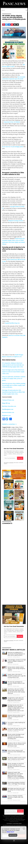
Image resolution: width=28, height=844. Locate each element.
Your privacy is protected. (8, 462)
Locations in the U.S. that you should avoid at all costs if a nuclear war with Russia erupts (17, 744)
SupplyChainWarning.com (12, 323)
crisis (9, 429)
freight (10, 431)
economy (4, 431)
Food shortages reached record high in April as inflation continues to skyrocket (17, 661)
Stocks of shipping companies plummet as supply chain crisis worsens (15, 797)
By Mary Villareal (16, 656)
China (20, 427)
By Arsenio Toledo (16, 671)
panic (9, 434)
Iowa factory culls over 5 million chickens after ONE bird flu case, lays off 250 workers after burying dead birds (16, 691)
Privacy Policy (10, 832)
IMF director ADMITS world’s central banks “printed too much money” (17, 758)
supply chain (20, 436)
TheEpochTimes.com (8, 400)
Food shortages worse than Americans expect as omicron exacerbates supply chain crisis (13, 371)
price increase (16, 434)
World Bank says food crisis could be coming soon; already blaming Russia (16, 790)
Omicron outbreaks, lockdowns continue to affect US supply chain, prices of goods (13, 378)
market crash (19, 433)
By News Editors (16, 702)
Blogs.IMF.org (6, 403)
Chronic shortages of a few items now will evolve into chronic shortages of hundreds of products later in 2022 (16, 766)
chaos (17, 427)
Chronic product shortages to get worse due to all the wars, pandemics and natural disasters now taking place (16, 736)
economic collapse (16, 429)
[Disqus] (14, 545)
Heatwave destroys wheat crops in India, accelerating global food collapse (16, 717)
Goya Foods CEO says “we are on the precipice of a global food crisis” (17, 729)
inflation (22, 431)
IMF (18, 431)
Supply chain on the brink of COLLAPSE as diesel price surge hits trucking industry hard (17, 676)
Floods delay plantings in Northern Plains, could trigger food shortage (16, 783)
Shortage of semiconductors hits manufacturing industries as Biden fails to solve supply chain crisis (13, 392)
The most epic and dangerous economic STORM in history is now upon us (16, 683)
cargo (13, 427)
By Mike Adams (16, 686)
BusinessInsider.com (8, 412)
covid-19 (4, 429)
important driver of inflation (12, 122)
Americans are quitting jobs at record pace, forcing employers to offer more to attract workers (16, 654)
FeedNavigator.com (7, 409)
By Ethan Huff (15, 664)
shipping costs (12, 436)
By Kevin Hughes (16, 740)
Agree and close (12, 835)
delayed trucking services (15, 220)
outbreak (4, 434)
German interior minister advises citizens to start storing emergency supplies (16, 669)
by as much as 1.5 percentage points (12, 146)
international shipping (8, 433)
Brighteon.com (17, 356)
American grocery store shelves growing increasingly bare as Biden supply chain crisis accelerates (13, 385)
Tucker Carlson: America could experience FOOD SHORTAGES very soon (16, 752)
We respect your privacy (20, 819)
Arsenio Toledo (13, 21)
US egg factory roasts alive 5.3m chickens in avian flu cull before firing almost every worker (16, 699)
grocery (15, 431)
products (4, 436)
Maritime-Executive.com (9, 406)
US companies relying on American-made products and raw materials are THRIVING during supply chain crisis (13, 365)
